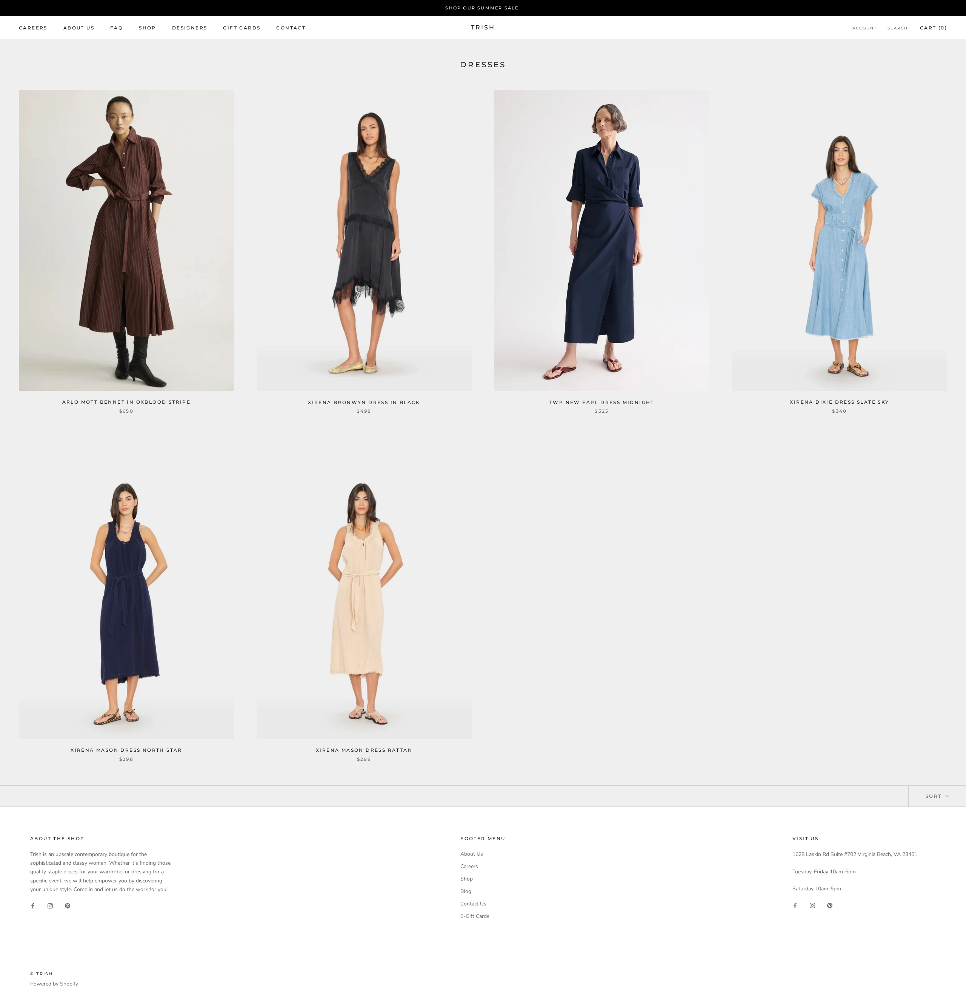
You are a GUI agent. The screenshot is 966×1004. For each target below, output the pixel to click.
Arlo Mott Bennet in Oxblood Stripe (126, 402)
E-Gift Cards (474, 916)
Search (898, 28)
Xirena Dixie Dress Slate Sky (839, 402)
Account (864, 28)
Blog (465, 891)
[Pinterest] (67, 905)
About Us (471, 853)
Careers (33, 28)
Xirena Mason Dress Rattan (364, 750)
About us (78, 28)
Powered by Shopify (54, 983)
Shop (147, 28)
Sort (935, 796)
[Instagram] (50, 905)
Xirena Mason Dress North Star (126, 750)
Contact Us (473, 903)
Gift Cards (241, 28)
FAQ (116, 28)
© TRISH (41, 973)
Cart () (933, 28)
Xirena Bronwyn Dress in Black (364, 402)
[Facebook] (32, 905)
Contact (291, 28)
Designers (190, 28)
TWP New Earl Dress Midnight (601, 402)
